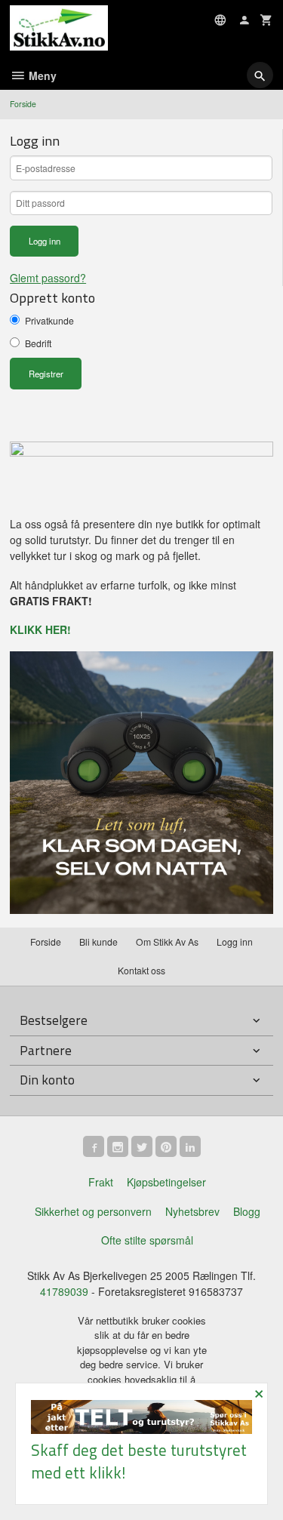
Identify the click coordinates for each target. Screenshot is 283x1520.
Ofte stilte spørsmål (147, 1240)
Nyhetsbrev (192, 1211)
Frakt (100, 1181)
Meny (41, 75)
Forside (23, 103)
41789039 (64, 1291)
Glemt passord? (48, 277)
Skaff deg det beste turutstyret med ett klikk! (139, 1461)
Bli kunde (98, 941)
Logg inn (235, 941)
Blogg (246, 1211)
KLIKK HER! (40, 629)
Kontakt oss (141, 970)
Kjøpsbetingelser (166, 1181)
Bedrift (38, 343)
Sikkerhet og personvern (93, 1211)
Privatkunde (49, 320)
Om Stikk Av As (167, 941)
